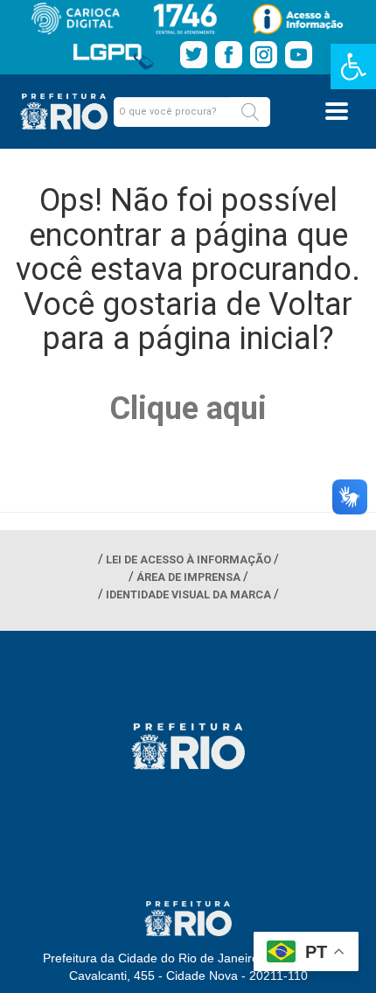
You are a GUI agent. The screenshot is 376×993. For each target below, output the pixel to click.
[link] (353, 66)
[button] (250, 112)
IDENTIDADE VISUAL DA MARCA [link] (188, 594)
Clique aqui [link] (188, 408)
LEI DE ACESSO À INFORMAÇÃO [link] (188, 559)
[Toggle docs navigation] (336, 111)
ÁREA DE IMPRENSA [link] (188, 577)
